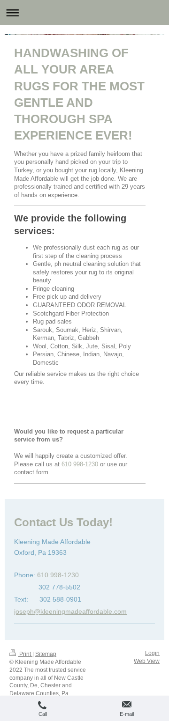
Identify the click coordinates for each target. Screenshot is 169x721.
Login (152, 653)
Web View (147, 661)
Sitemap (45, 654)
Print (25, 654)
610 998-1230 (79, 464)
